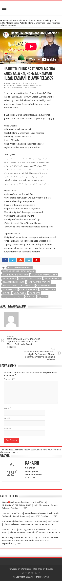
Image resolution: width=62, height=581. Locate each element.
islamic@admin (13, 83)
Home (5, 20)
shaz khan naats (29, 289)
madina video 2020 (46, 286)
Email (7, 418)
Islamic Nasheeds (27, 20)
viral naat (35, 293)
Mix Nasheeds (29, 86)
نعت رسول (43, 297)
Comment (9, 379)
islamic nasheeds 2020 (30, 278)
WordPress (26, 569)
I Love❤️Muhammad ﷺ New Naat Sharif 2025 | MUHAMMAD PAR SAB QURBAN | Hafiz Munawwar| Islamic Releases (30, 505)
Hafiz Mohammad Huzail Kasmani (18, 271)
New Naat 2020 (9, 289)
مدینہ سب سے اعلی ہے (12, 297)
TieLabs (49, 569)
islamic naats (9, 278)
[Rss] (23, 573)
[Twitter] (29, 573)
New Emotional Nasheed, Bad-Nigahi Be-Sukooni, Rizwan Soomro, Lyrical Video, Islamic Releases (39, 354)
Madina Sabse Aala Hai (39, 282)
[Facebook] (26, 573)
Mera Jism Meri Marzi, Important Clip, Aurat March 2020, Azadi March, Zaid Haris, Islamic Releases (23, 341)
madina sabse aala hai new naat (18, 286)
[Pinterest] (32, 573)
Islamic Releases (52, 278)
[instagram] (39, 573)
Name (7, 408)
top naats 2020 (48, 289)
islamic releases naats (13, 282)
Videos (13, 20)
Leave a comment (14, 88)
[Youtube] (35, 573)
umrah (6, 293)
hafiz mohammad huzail (19, 268)
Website (7, 428)
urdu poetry (20, 293)
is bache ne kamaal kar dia (44, 275)
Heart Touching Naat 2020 (15, 275)
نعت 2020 (31, 297)
